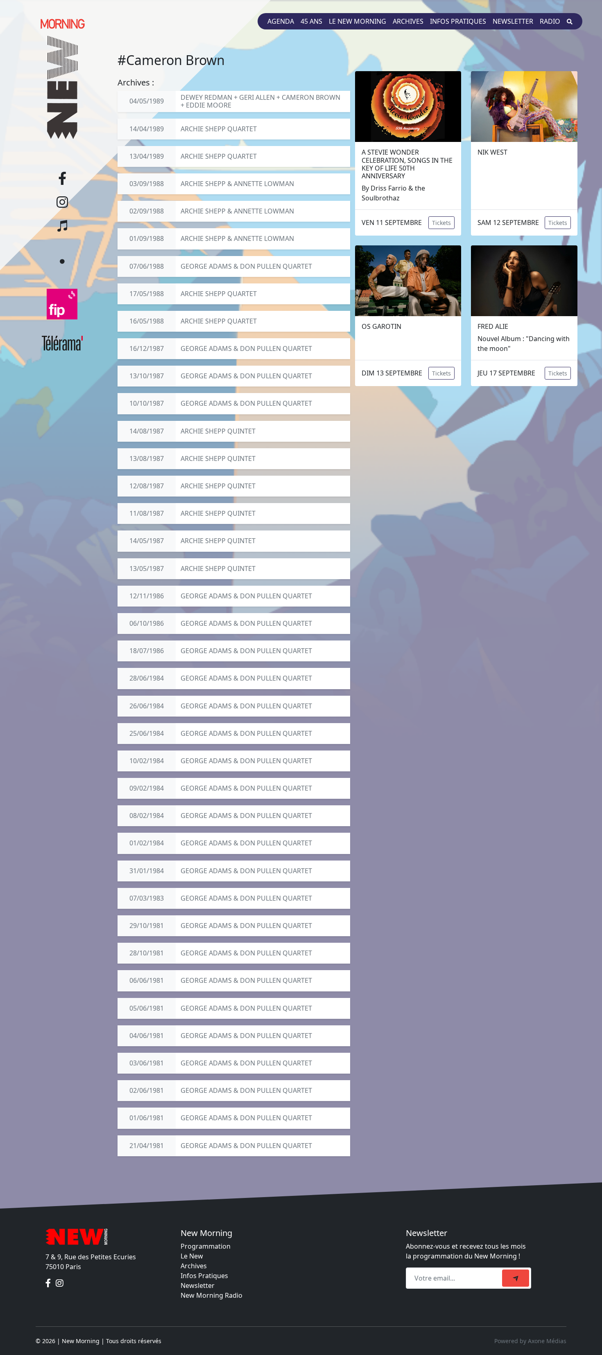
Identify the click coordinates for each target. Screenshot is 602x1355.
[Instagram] (59, 1283)
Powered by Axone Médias (530, 1341)
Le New (192, 1256)
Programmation (206, 1246)
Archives (408, 21)
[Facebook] (48, 1283)
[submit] (515, 1278)
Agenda (280, 21)
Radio (550, 21)
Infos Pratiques (204, 1275)
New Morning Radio (211, 1295)
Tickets (441, 223)
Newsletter (513, 21)
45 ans (311, 21)
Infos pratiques (458, 21)
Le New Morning (357, 21)
